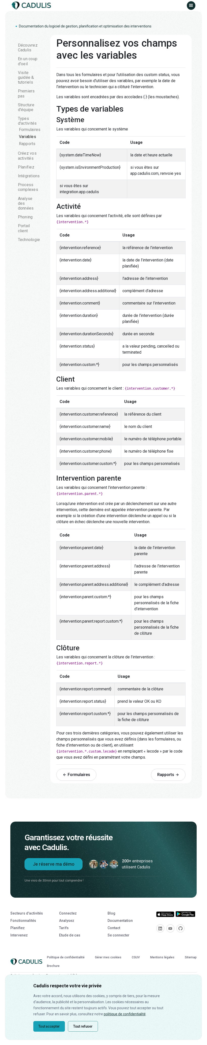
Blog (111, 913)
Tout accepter (49, 1026)
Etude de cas (69, 935)
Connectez (68, 913)
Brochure (53, 966)
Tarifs (64, 928)
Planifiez (17, 928)
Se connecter (119, 935)
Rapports (27, 143)
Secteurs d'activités (26, 913)
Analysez (66, 921)
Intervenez (19, 935)
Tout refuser (83, 1026)
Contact (114, 928)
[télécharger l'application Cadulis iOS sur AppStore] (165, 914)
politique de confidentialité (125, 1014)
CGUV (136, 957)
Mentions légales (162, 957)
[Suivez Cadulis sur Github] (180, 928)
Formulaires (30, 129)
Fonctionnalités (23, 921)
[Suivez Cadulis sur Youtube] (170, 928)
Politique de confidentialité (66, 957)
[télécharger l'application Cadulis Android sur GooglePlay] (185, 914)
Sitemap (191, 957)
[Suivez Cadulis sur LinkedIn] (160, 928)
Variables (27, 136)
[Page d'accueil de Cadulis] (32, 6)
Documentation (120, 921)
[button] (191, 5)
